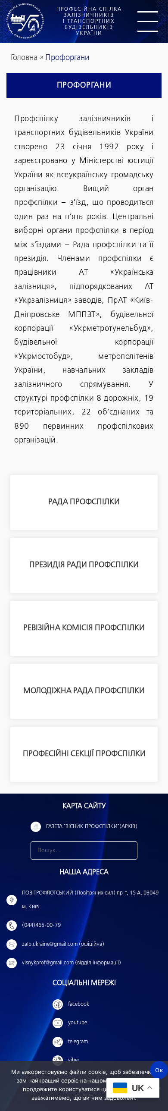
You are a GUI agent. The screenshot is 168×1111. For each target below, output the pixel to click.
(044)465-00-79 (41, 925)
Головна (24, 58)
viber (73, 1060)
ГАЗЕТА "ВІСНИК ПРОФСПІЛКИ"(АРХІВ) (91, 826)
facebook (78, 1004)
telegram (78, 1042)
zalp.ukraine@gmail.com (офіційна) (63, 944)
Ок (159, 1070)
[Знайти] (128, 850)
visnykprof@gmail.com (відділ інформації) (71, 963)
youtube (77, 1023)
